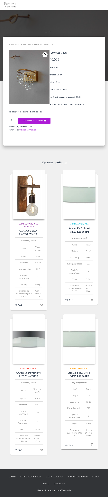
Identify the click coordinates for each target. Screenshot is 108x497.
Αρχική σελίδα (14, 44)
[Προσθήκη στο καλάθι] (41, 305)
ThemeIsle (66, 490)
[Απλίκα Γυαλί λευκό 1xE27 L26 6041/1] (79, 194)
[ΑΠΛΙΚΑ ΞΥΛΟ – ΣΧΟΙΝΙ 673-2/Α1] (29, 194)
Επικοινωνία (59, 484)
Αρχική (12, 477)
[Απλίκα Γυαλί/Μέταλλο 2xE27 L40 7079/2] (29, 339)
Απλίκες (24, 44)
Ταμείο (46, 484)
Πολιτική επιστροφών (78, 477)
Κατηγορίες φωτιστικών (30, 477)
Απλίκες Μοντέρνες (35, 44)
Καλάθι (95, 477)
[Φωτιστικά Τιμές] (11, 4)
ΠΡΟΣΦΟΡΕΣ (28, 226)
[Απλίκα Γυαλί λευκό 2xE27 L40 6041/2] (79, 339)
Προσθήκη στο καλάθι (33, 121)
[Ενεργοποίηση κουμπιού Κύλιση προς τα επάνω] (102, 491)
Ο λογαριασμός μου (54, 477)
